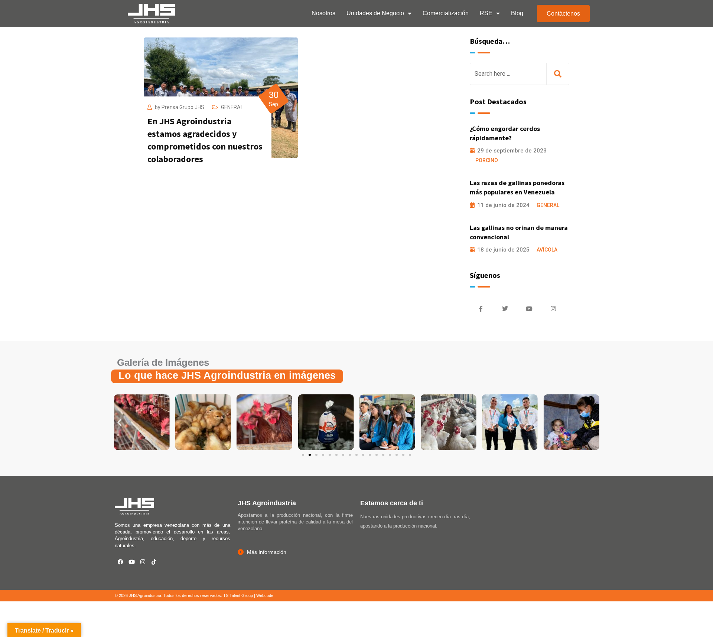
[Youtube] (131, 562)
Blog (517, 13)
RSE (486, 13)
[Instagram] (142, 562)
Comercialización (446, 13)
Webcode (264, 595)
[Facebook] (120, 562)
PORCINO (486, 160)
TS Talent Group (238, 595)
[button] (119, 422)
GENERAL (232, 107)
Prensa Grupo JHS (183, 107)
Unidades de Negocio (375, 13)
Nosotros (323, 13)
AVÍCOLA (547, 250)
